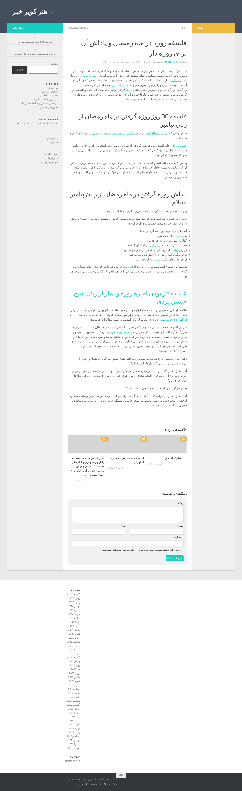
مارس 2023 (74, 677)
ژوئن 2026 (75, 598)
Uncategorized (78, 27)
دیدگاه (180, 503)
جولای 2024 (74, 614)
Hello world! (22, 123)
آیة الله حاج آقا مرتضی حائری (169, 319)
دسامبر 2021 (73, 736)
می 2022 (75, 716)
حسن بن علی (178, 145)
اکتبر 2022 (75, 696)
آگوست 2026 (73, 594)
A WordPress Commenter (45, 123)
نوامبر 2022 (74, 692)
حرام (175, 231)
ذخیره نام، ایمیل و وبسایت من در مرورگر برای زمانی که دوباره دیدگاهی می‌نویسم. (141, 550)
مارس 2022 (74, 724)
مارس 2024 (74, 629)
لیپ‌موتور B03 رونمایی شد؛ (44, 99)
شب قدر (176, 80)
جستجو (54, 63)
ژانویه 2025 (74, 602)
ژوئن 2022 (75, 712)
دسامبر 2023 (73, 641)
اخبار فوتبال (52, 158)
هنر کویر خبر (30, 11)
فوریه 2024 (74, 633)
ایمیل (180, 525)
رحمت (180, 236)
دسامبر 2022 (73, 689)
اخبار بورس (52, 138)
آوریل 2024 (74, 625)
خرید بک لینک (51, 154)
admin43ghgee (172, 62)
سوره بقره (89, 76)
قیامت (174, 250)
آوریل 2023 (74, 673)
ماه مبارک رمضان (176, 71)
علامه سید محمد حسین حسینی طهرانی (112, 133)
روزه (129, 90)
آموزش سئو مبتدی (49, 162)
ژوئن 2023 (75, 665)
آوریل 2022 (74, 720)
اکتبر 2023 (75, 649)
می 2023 (75, 669)
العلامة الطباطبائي (49, 95)
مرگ (155, 245)
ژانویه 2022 (74, 732)
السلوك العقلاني (173, 458)
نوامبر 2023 (74, 645)
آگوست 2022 (73, 704)
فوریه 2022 (74, 728)
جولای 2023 (74, 661)
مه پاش (54, 142)
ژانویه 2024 (74, 637)
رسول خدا (181, 219)
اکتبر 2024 (75, 610)
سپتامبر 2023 (73, 653)
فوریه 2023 (74, 681)
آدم (125, 163)
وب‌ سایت (179, 537)
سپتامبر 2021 (73, 748)
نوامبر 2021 (74, 740)
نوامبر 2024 (74, 606)
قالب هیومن (83, 784)
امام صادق (126, 267)
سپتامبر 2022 (73, 700)
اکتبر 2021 (75, 744)
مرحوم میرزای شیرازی (120, 332)
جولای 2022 (74, 708)
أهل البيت (53, 87)
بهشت (157, 259)
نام (123, 525)
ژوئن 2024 (75, 618)
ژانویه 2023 (74, 685)
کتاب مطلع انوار (155, 133)
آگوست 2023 (73, 657)
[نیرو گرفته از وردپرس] (105, 784)
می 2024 (75, 622)
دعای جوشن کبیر (122, 85)
